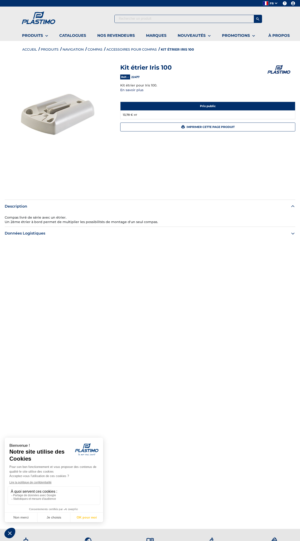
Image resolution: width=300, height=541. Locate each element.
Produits (50, 49)
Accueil (29, 49)
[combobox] (188, 19)
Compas (95, 49)
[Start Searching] (258, 19)
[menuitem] (35, 36)
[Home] (50, 18)
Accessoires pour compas (131, 49)
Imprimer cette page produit (211, 127)
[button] (270, 3)
